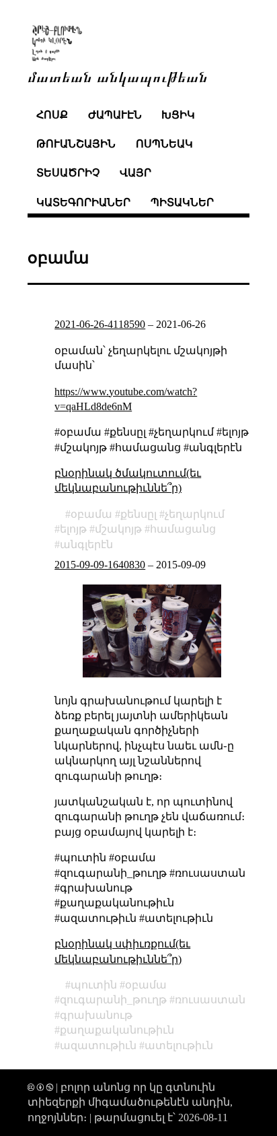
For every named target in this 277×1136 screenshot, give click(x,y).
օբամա (91, 514)
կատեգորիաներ (83, 202)
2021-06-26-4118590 (99, 324)
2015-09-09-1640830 (99, 564)
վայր (135, 172)
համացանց (183, 529)
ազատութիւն (98, 1045)
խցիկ (178, 115)
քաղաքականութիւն (117, 1030)
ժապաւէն (115, 115)
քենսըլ (138, 514)
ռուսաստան (210, 999)
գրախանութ (96, 1015)
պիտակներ (182, 202)
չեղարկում (195, 514)
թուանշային (76, 143)
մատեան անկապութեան (118, 76)
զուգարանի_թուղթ (113, 999)
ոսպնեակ (164, 143)
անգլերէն (86, 544)
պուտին (94, 985)
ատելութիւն (179, 1045)
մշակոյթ (118, 529)
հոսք (52, 115)
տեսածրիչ (68, 172)
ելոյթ (73, 529)
